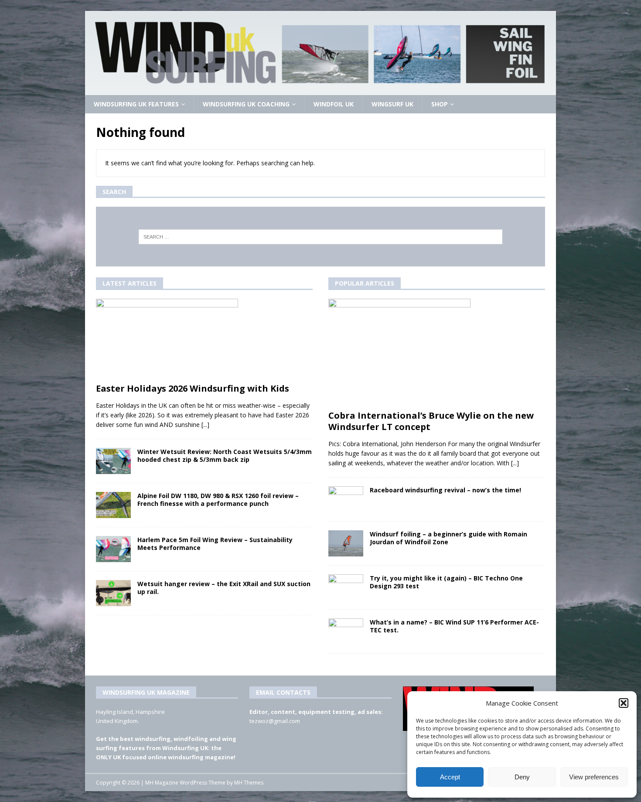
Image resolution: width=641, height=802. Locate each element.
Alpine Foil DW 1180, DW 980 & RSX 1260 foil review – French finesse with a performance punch (218, 499)
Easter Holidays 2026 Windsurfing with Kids (192, 388)
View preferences (594, 777)
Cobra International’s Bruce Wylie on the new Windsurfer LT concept (431, 421)
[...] (205, 424)
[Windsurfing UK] (320, 90)
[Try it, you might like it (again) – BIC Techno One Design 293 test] (345, 587)
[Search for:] (321, 236)
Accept (450, 777)
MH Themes (248, 782)
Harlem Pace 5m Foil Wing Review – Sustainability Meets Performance (215, 544)
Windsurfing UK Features (136, 104)
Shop (439, 104)
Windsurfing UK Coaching (246, 104)
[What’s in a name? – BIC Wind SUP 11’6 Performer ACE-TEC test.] (345, 631)
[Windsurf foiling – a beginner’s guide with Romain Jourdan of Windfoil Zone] (345, 543)
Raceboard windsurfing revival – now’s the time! (445, 490)
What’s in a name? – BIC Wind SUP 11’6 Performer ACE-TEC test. (454, 626)
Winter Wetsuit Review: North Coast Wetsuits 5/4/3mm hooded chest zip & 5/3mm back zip (224, 455)
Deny (522, 777)
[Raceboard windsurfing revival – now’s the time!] (345, 499)
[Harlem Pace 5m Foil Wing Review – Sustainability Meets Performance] (113, 549)
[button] (623, 703)
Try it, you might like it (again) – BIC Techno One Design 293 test (446, 582)
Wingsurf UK (392, 104)
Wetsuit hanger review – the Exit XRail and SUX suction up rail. (223, 588)
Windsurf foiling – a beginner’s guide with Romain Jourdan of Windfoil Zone (448, 538)
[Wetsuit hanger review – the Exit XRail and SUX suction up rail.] (113, 593)
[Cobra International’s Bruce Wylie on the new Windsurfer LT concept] (436, 352)
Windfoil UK (334, 104)
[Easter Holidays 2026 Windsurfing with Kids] (204, 339)
